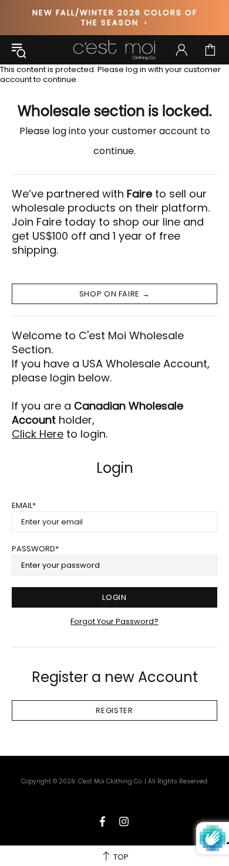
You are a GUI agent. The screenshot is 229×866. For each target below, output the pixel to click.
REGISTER (114, 710)
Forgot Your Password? (114, 621)
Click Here (37, 434)
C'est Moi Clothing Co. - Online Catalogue (114, 50)
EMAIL (22, 505)
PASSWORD (33, 549)
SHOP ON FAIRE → (114, 293)
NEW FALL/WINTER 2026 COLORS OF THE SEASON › (114, 17)
